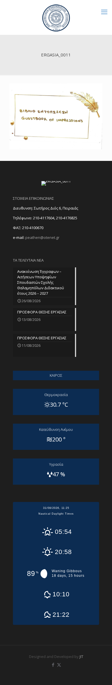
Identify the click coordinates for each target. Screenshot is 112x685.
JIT (81, 656)
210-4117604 (43, 217)
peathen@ (42, 237)
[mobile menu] (104, 11)
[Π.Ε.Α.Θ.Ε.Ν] (56, 17)
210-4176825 (66, 217)
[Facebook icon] (53, 664)
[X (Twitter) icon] (59, 664)
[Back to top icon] (100, 673)
